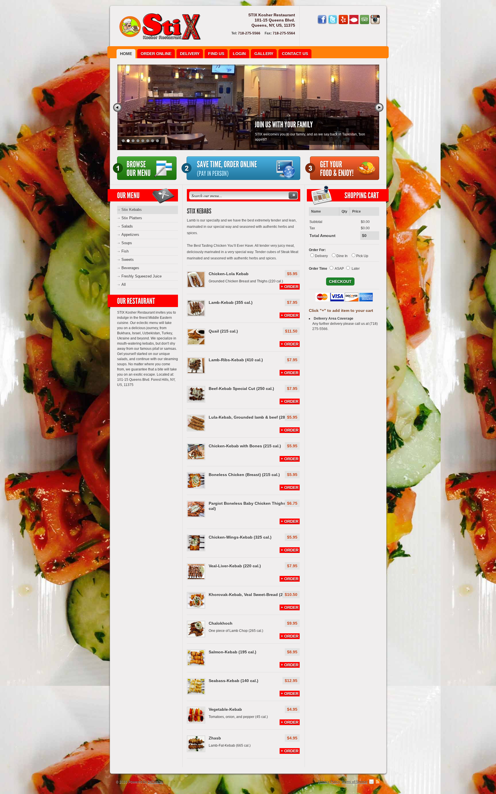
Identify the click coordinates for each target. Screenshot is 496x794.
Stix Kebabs (131, 209)
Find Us (216, 53)
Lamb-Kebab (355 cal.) (231, 302)
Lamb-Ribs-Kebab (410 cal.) (236, 360)
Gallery (263, 53)
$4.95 (292, 709)
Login (239, 53)
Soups (126, 243)
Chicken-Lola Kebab (229, 273)
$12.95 (291, 680)
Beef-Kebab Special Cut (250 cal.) (241, 388)
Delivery (189, 53)
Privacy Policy (329, 782)
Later (356, 269)
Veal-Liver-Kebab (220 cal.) (235, 566)
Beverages (130, 268)
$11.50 (291, 331)
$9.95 (292, 623)
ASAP (339, 269)
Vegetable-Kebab (225, 709)
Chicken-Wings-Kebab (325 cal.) (240, 537)
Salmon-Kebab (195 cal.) (232, 652)
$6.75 (292, 503)
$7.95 (292, 302)
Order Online (156, 53)
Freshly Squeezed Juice (141, 276)
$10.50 (291, 594)
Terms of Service (354, 782)
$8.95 (292, 652)
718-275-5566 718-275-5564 (263, 33)
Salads (127, 226)
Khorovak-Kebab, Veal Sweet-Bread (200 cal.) (253, 594)
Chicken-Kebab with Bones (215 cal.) (245, 446)
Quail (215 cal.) (223, 331)
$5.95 (292, 273)
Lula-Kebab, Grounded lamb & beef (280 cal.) (253, 417)
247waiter (155, 782)
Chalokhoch (220, 623)
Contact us (295, 53)
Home (126, 53)
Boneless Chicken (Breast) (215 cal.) (244, 474)
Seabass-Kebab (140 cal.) (233, 680)
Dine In (342, 256)
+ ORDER (290, 286)
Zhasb (215, 738)
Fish (125, 251)
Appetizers (130, 234)
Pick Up (362, 256)
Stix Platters (131, 218)
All (123, 284)
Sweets (127, 259)
